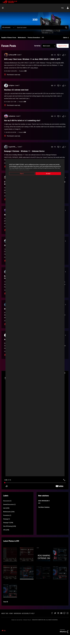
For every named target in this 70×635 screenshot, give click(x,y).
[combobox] (42, 27)
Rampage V (6, 522)
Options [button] (65, 37)
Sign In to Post (62, 46)
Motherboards (22, 37)
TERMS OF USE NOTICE (16, 620)
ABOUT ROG (4, 613)
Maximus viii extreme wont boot (16, 90)
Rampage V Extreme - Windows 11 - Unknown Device (24, 151)
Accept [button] (48, 173)
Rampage (5, 519)
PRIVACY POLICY (27, 620)
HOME (11, 613)
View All (5, 602)
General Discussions (8, 504)
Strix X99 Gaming (7, 526)
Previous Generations (34, 37)
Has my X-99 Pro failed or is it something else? (22, 120)
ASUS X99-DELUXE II (43, 501)
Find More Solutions (44, 507)
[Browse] (3, 8)
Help (62, 8)
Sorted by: (37, 46)
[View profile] (6, 55)
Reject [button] (22, 173)
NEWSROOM (17, 613)
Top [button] (4, 630)
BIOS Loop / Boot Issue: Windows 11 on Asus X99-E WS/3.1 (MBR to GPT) (32, 59)
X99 (25, 71)
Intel (4, 508)
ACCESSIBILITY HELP (28, 613)
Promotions (6, 515)
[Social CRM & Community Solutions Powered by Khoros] (64, 631)
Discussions (6, 501)
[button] (10, 554)
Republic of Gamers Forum (8, 37)
